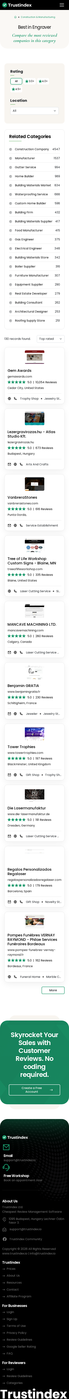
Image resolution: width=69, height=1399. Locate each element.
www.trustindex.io (14, 1253)
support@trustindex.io (20, 1160)
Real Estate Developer (31, 293)
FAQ (10, 1353)
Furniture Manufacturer (32, 275)
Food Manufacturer (29, 230)
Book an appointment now (23, 1180)
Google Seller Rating (21, 1347)
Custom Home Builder (30, 203)
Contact (13, 1289)
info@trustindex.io (43, 1253)
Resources (14, 1282)
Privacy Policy (16, 1333)
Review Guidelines (19, 1340)
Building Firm (24, 212)
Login (10, 1312)
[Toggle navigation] (62, 4)
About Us (13, 1275)
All (16, 81)
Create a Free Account (32, 1090)
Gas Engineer (24, 239)
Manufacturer (25, 158)
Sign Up (12, 1319)
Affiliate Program (19, 1296)
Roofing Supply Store (30, 321)
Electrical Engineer (28, 248)
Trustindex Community (25, 1239)
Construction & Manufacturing (38, 17)
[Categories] (15, 17)
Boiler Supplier (25, 266)
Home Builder (24, 176)
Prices (11, 1269)
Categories (15, 1383)
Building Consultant (29, 302)
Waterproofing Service (31, 194)
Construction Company (32, 149)
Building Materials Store (32, 257)
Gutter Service (25, 167)
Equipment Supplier (29, 284)
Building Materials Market (33, 185)
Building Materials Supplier (33, 221)
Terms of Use (16, 1326)
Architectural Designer (31, 311)
